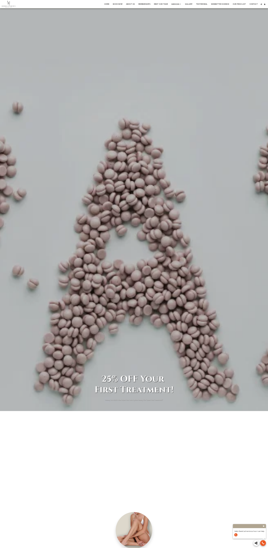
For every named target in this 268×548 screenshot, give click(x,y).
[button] (176, 4)
